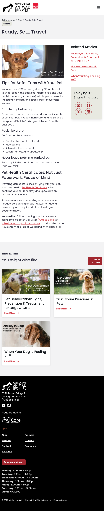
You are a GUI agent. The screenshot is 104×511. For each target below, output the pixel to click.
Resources (30, 446)
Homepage (9, 20)
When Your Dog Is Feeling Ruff (25, 353)
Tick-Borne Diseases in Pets (74, 301)
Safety (6, 23)
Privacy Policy (60, 500)
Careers (29, 440)
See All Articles (96, 261)
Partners (29, 435)
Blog (20, 20)
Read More (9, 313)
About (5, 435)
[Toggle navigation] (98, 7)
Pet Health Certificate (34, 187)
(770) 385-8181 (46, 220)
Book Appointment (13, 462)
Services (6, 440)
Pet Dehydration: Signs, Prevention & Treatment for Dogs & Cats (85, 57)
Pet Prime (7, 451)
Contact (6, 446)
